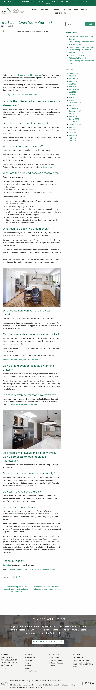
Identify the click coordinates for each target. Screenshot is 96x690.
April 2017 (72, 130)
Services (44, 9)
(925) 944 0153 (60, 13)
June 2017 (73, 127)
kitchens (16, 514)
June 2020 (73, 116)
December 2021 (75, 100)
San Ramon (86, 2)
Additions (53, 665)
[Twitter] (14, 577)
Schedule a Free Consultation (48, 642)
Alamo (48, 3)
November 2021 (75, 103)
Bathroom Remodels (56, 663)
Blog (76, 9)
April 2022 (72, 97)
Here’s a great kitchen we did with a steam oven (20, 95)
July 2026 (72, 76)
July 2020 (72, 114)
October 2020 (74, 108)
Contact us (7, 565)
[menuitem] (34, 9)
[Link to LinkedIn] (86, 683)
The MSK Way (78, 657)
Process (55, 9)
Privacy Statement (32, 671)
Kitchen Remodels (56, 657)
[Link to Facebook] (82, 683)
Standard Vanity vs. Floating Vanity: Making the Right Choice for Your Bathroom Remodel (81, 50)
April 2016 (72, 138)
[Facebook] (17, 577)
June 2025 (73, 81)
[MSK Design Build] (12, 11)
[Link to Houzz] (93, 683)
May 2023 (72, 92)
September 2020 (75, 111)
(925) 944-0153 (6, 665)
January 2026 (74, 78)
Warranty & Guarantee (81, 660)
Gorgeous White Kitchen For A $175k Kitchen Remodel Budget (32, 569)
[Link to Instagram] (89, 683)
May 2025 (72, 84)
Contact (84, 9)
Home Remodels (55, 660)
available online (46, 167)
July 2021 (72, 105)
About (34, 9)
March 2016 (73, 141)
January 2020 (74, 119)
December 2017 (75, 124)
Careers (28, 665)
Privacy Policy (57, 681)
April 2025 (72, 87)
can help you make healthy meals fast (27, 75)
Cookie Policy (30, 668)
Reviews (28, 660)
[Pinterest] (19, 577)
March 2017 (73, 133)
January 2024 (74, 89)
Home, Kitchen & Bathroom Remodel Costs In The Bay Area (83, 664)
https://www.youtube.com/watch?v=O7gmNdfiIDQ (21, 360)
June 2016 (73, 135)
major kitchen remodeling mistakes (24, 404)
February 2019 (74, 122)
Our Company (30, 657)
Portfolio (67, 9)
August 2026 (73, 73)
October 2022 (74, 95)
